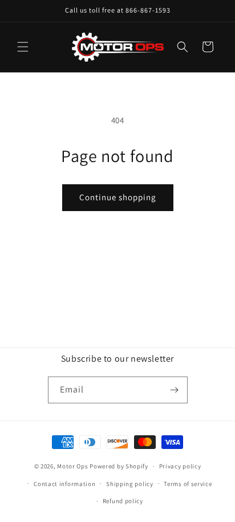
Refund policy (123, 501)
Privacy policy (180, 466)
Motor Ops (72, 466)
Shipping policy (129, 484)
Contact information (64, 484)
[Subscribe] (174, 390)
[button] (22, 46)
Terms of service (188, 484)
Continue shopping (117, 197)
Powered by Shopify (119, 466)
